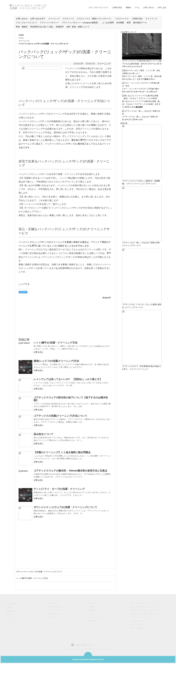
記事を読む (38, 352)
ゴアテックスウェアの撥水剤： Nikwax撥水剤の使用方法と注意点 (70, 470)
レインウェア (137, 66)
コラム (137, 7)
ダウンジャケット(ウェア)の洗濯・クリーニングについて (65, 507)
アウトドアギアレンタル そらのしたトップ (144, 603)
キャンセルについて (54, 610)
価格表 (128, 7)
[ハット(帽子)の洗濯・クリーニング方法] (25, 349)
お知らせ (10, 614)
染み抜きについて (43, 434)
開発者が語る (11, 611)
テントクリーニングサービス (139, 617)
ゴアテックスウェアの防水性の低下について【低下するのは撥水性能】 (71, 399)
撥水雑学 (139, 107)
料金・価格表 (22, 27)
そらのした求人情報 (136, 624)
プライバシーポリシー (49, 22)
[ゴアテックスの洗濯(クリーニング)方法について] (25, 422)
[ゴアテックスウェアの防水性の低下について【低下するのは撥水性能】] (25, 403)
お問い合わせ (148, 7)
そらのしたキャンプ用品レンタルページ (143, 610)
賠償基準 (60, 27)
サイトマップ (151, 18)
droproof (106, 297)
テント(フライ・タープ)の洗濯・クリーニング (59, 489)
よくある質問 (108, 22)
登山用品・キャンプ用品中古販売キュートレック (146, 614)
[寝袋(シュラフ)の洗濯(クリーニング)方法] (25, 367)
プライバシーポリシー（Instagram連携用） (80, 22)
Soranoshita (84, 659)
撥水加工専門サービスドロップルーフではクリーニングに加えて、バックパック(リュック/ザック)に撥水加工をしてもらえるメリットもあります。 (65, 144)
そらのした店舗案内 (136, 628)
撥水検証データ (140, 22)
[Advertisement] (65, 318)
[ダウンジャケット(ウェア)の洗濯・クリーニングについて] (25, 513)
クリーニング (54, 18)
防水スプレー (150, 79)
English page (93, 621)
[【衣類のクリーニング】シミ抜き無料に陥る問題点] (25, 458)
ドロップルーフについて (98, 7)
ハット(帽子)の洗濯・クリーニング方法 (55, 342)
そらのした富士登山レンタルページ (142, 607)
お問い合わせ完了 (38, 18)
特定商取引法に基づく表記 (41, 27)
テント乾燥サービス (136, 621)
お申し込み (161, 7)
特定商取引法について (55, 614)
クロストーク (68, 18)
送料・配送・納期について (78, 27)
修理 (129, 22)
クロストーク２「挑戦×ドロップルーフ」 (94, 18)
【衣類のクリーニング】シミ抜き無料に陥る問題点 (62, 452)
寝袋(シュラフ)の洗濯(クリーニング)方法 (56, 361)
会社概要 (120, 22)
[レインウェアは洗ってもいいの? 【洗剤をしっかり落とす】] (25, 385)
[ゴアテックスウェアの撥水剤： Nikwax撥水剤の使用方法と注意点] (25, 477)
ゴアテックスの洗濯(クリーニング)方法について (60, 415)
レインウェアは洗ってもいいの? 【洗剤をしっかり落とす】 (68, 379)
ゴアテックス (129, 107)
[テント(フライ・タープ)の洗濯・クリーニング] (25, 495)
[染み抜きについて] (25, 440)
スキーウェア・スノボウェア (145, 92)
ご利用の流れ (117, 7)
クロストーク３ (122, 18)
